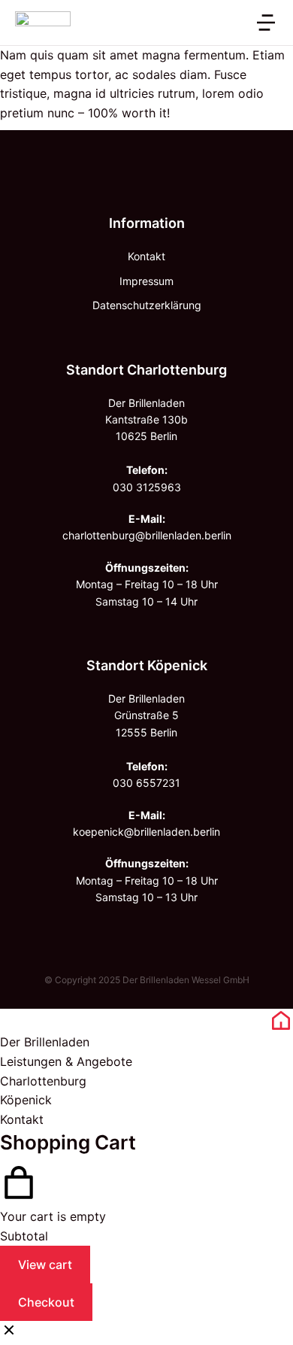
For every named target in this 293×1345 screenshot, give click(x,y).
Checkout (46, 1302)
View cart (45, 1264)
